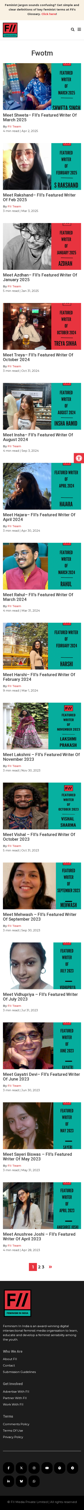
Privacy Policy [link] (13, 1437)
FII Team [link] (14, 126)
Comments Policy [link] (16, 1424)
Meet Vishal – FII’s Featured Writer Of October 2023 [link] (39, 837)
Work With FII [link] (13, 1404)
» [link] (50, 1266)
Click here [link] (48, 14)
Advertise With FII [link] (16, 1391)
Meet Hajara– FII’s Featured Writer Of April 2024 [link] (39, 517)
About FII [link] (10, 1359)
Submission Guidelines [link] (19, 1372)
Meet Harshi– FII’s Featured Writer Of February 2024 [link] (39, 677)
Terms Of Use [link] (13, 1430)
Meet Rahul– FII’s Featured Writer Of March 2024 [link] (38, 597)
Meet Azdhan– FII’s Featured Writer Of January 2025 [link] (40, 277)
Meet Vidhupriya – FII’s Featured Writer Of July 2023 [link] (40, 997)
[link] (79, 458)
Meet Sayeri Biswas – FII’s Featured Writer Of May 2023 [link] (37, 1156)
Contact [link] (9, 1365)
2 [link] (39, 1267)
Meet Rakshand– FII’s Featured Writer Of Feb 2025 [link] (39, 197)
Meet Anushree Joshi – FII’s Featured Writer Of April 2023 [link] (39, 1236)
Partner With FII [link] (15, 1398)
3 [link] (43, 1267)
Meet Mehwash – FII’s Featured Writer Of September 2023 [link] (40, 917)
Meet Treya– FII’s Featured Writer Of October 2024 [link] (38, 357)
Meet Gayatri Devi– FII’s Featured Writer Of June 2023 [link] (41, 1076)
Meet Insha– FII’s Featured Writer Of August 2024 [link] (38, 437)
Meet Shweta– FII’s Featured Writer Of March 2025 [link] (40, 117)
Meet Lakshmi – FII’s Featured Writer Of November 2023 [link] (41, 757)
